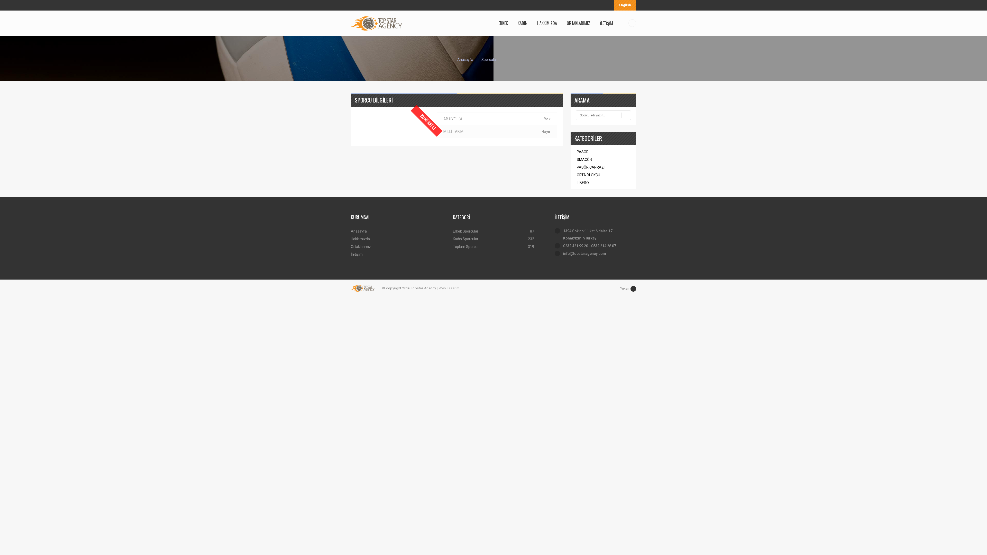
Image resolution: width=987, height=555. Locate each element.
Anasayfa (465, 60)
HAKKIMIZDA (547, 23)
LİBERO (583, 183)
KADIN (522, 23)
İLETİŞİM (606, 23)
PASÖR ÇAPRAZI (591, 167)
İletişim (357, 254)
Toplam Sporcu (465, 247)
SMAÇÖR (584, 160)
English (625, 5)
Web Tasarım (449, 288)
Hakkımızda (360, 239)
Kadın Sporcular (465, 239)
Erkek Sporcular (465, 231)
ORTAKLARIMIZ (578, 23)
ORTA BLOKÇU (588, 175)
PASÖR (583, 152)
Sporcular (489, 60)
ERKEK (503, 23)
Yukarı (624, 288)
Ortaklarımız (361, 247)
